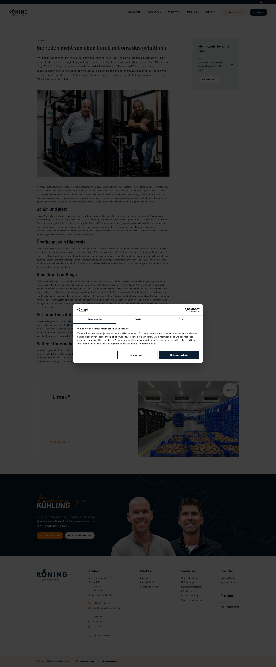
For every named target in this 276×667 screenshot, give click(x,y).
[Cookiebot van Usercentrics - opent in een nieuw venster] (187, 310)
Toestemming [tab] (95, 319)
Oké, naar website (179, 355)
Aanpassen (136, 355)
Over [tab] (181, 319)
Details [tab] (138, 319)
